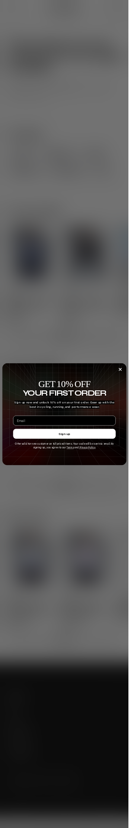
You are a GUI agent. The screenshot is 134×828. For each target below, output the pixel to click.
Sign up (64, 433)
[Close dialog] (120, 369)
